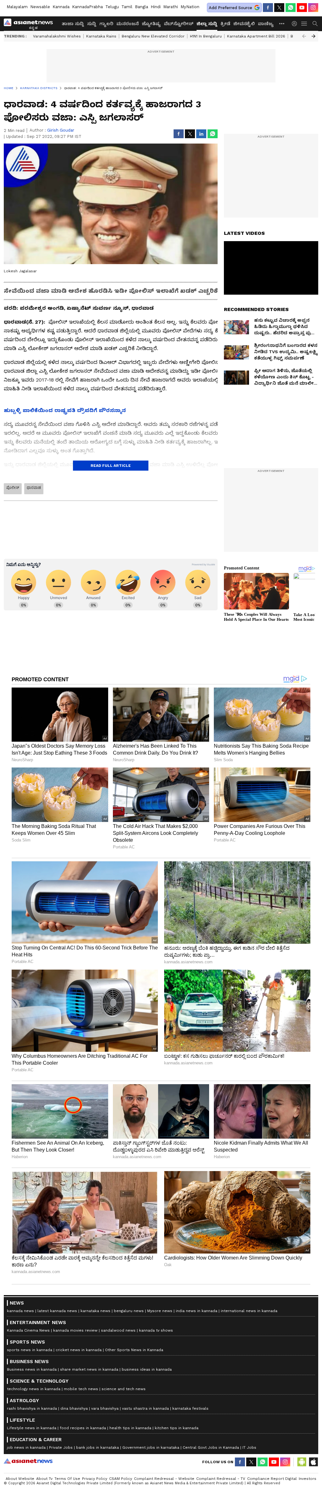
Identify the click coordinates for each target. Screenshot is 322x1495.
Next (313, 36)
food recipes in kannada (83, 1428)
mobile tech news (81, 1389)
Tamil (126, 6)
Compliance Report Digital (272, 1478)
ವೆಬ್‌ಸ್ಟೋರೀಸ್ (178, 23)
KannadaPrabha (87, 6)
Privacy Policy (94, 1478)
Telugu (112, 6)
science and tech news (124, 1389)
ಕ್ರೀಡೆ (225, 23)
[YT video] (302, 7)
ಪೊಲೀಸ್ (12, 487)
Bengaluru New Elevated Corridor (153, 36)
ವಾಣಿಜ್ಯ (266, 23)
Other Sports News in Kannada (134, 1350)
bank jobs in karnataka (97, 1447)
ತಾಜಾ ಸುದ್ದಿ (73, 23)
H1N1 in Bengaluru (206, 36)
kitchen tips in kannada (176, 1428)
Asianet (28, 1461)
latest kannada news (57, 1311)
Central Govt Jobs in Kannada (211, 1447)
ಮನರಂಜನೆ (127, 23)
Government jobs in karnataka (150, 1447)
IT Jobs (249, 1447)
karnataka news (95, 1311)
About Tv (44, 1478)
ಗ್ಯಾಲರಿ (106, 23)
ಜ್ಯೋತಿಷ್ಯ (151, 23)
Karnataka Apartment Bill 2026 (256, 36)
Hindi (156, 6)
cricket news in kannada (79, 1350)
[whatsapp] (291, 7)
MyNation (189, 6)
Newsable (40, 6)
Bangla (141, 6)
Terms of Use (67, 1478)
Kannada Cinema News (28, 1330)
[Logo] (30, 23)
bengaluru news (129, 1311)
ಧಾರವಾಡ (34, 487)
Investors (307, 1478)
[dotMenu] (282, 23)
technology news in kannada (33, 1389)
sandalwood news (118, 1330)
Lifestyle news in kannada (31, 1428)
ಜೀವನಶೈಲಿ (244, 23)
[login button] (296, 24)
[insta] (313, 7)
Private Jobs (61, 1447)
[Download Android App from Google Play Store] (302, 1462)
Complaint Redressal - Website (164, 1478)
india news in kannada (196, 1311)
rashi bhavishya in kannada (32, 1408)
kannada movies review (75, 1330)
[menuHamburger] (304, 23)
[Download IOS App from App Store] (313, 1462)
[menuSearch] (315, 23)
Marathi (170, 6)
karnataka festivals (190, 1408)
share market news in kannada (89, 1369)
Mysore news (159, 1311)
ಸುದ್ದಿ (91, 23)
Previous (304, 36)
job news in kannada (26, 1447)
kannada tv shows (156, 1330)
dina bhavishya (74, 1408)
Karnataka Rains (101, 36)
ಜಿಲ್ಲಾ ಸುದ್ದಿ (207, 23)
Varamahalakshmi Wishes (57, 36)
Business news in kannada (32, 1369)
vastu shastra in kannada (145, 1408)
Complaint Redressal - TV (220, 1478)
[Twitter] (279, 7)
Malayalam (17, 6)
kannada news (20, 1311)
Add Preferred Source (230, 7)
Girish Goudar (60, 130)
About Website (20, 1478)
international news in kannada (249, 1311)
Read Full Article (111, 465)
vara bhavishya (105, 1408)
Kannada (61, 6)
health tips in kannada (130, 1428)
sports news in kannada (29, 1350)
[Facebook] (268, 7)
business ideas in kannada (147, 1369)
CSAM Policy (120, 1478)
